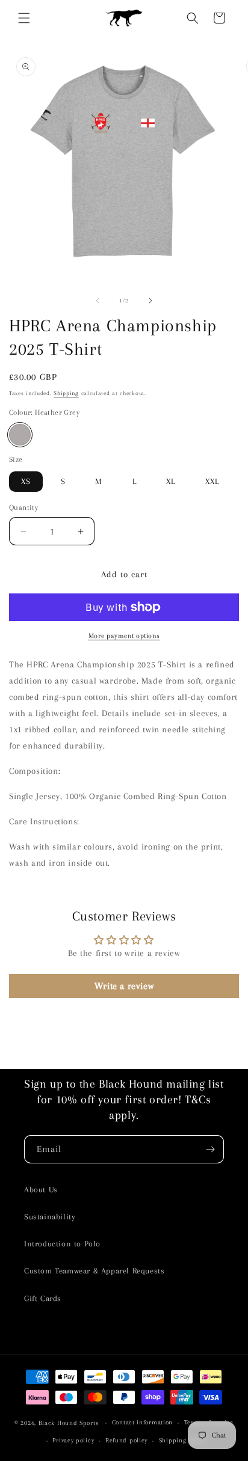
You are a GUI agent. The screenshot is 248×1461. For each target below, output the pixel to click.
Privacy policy (73, 1440)
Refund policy (126, 1440)
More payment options (124, 636)
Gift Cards (42, 1298)
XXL (212, 481)
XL (170, 481)
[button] (24, 18)
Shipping (66, 393)
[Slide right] (150, 300)
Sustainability (49, 1216)
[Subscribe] (210, 1149)
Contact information (142, 1422)
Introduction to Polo (62, 1243)
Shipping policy (183, 1440)
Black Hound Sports (69, 1423)
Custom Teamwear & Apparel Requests (94, 1270)
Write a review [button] (124, 986)
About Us (41, 1189)
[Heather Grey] (20, 435)
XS (26, 481)
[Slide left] (97, 300)
